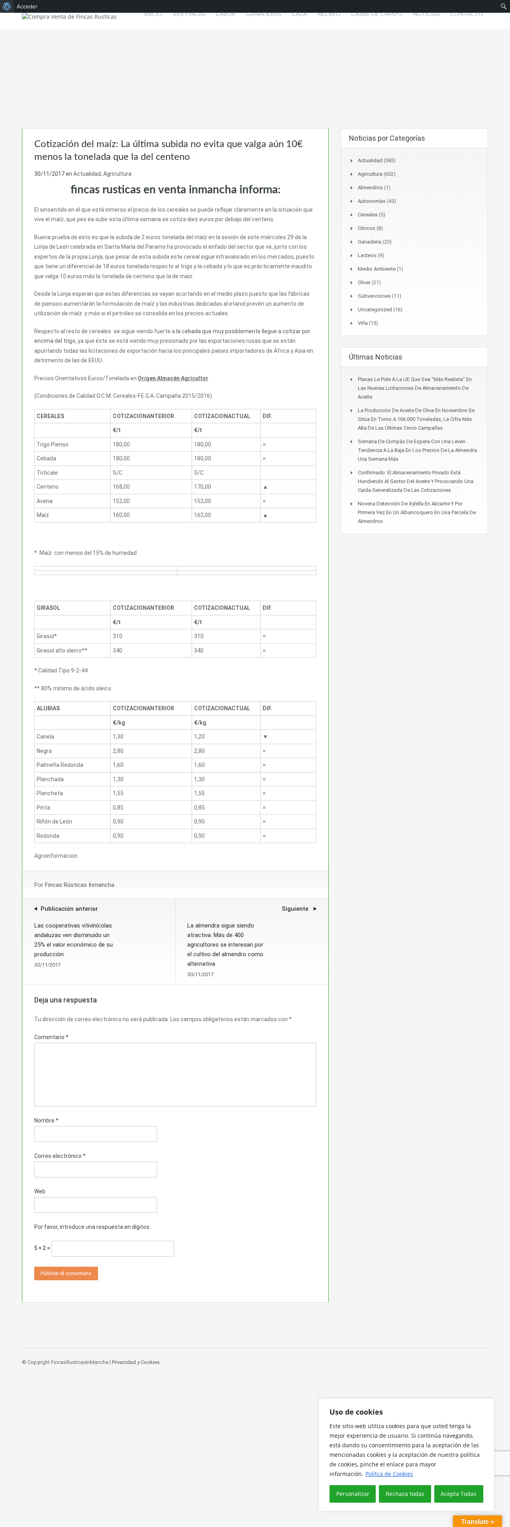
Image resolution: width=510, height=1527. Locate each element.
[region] (406, 1455)
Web (39, 1191)
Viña (363, 323)
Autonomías (372, 201)
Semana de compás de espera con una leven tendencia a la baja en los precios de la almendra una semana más (417, 450)
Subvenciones (374, 296)
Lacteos (367, 255)
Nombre (46, 1120)
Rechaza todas (405, 1494)
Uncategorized (375, 309)
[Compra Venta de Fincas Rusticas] (69, 21)
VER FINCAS (189, 14)
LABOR (225, 14)
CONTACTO (466, 14)
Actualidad (87, 174)
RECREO (329, 14)
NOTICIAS (426, 14)
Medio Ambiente (377, 269)
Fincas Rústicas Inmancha (79, 884)
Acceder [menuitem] (27, 6)
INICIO (153, 14)
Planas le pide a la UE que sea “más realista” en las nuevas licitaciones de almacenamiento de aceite (415, 388)
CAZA (299, 14)
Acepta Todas (459, 1494)
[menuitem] (7, 6)
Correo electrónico (60, 1156)
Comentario (51, 1037)
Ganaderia (369, 242)
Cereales (368, 215)
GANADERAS (263, 14)
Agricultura (117, 174)
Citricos (366, 228)
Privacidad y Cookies (136, 1362)
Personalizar (352, 1494)
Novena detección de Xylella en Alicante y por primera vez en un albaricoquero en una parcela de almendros (417, 512)
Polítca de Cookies (389, 1474)
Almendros (370, 188)
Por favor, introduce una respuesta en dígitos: (92, 1227)
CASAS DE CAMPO (376, 14)
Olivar (364, 282)
